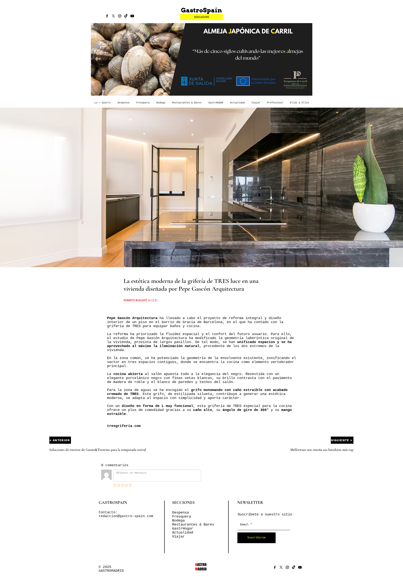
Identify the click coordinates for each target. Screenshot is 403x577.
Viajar (178, 537)
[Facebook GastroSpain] (107, 16)
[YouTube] (132, 16)
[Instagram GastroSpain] (120, 16)
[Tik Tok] (126, 16)
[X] (113, 16)
